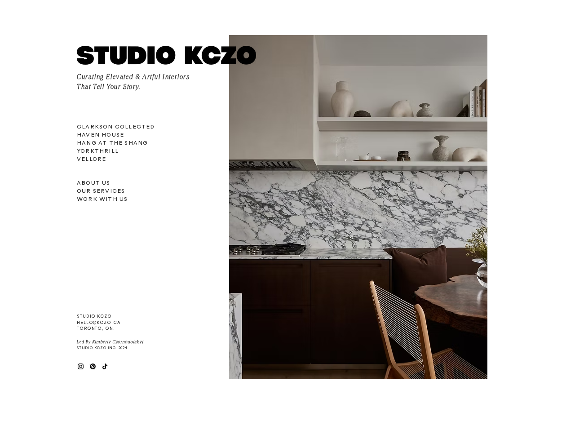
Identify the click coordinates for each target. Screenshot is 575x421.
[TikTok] (105, 366)
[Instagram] (80, 366)
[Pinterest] (93, 366)
